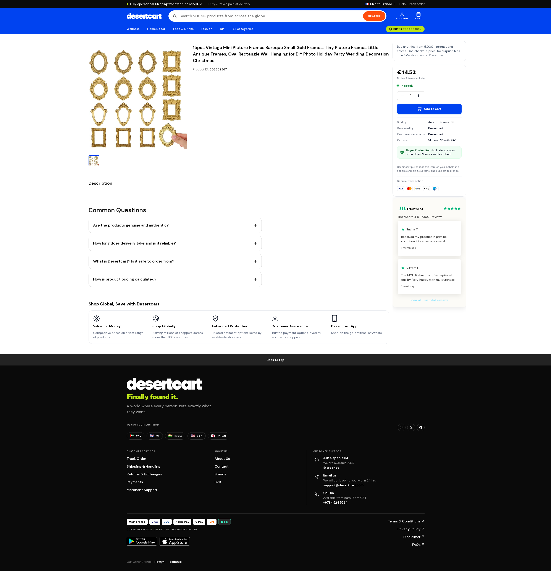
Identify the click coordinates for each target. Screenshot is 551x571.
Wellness (133, 29)
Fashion (206, 29)
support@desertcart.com (343, 485)
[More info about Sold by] (452, 122)
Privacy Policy (411, 529)
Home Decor (156, 29)
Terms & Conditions (406, 521)
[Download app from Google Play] (142, 541)
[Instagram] (402, 427)
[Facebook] (421, 427)
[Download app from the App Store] (175, 541)
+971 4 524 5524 (335, 502)
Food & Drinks (183, 29)
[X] (411, 427)
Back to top (275, 360)
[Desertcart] (144, 16)
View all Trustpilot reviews (429, 300)
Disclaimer (414, 537)
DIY (222, 29)
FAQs (418, 544)
